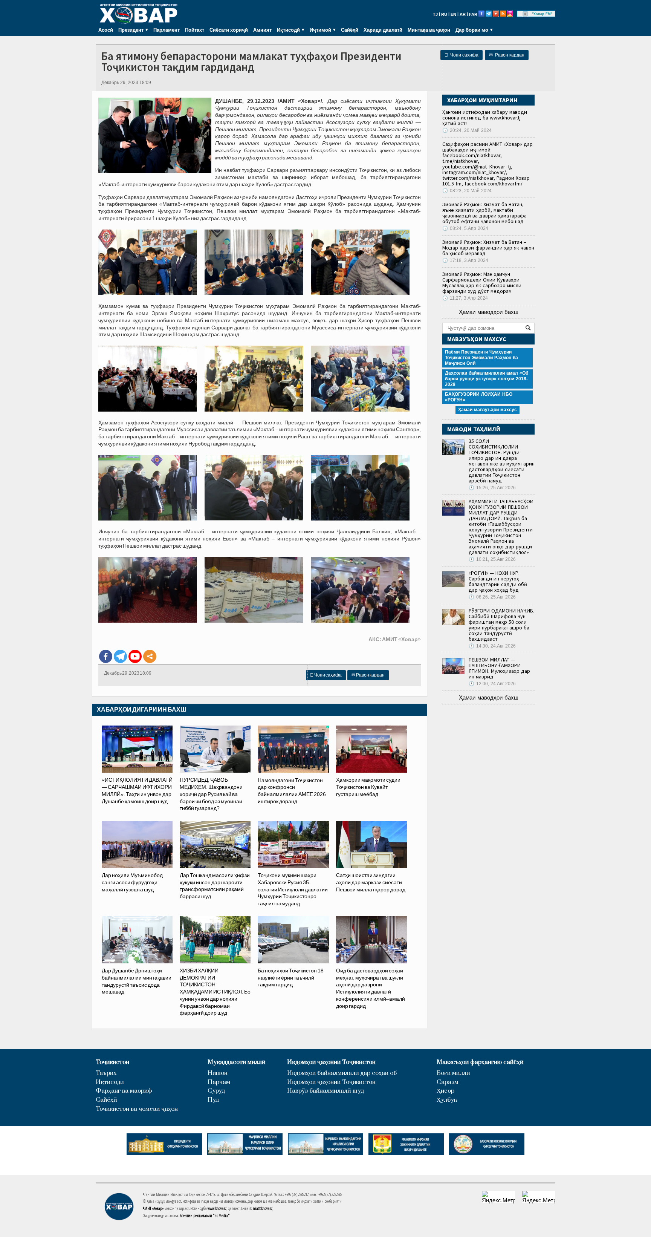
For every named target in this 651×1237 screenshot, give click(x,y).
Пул (213, 1100)
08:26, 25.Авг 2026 (492, 597)
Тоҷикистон (112, 1062)
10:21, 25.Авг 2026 (492, 559)
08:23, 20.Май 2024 (467, 190)
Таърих (106, 1073)
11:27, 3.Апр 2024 (465, 298)
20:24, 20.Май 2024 (467, 130)
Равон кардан (506, 55)
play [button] (526, 14)
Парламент (166, 30)
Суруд (216, 1091)
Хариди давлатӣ (383, 30)
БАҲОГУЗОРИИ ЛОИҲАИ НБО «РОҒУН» (478, 397)
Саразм (447, 1082)
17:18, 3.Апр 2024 (465, 260)
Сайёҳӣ (349, 30)
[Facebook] (105, 656)
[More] (149, 656)
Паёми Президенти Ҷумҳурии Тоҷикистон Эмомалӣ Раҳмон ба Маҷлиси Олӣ (481, 357)
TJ (435, 14)
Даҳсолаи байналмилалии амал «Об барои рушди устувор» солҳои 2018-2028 (486, 378)
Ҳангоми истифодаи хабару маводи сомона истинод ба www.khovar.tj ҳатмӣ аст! (484, 118)
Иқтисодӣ (110, 1082)
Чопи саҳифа (461, 55)
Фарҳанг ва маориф (124, 1091)
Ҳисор (445, 1091)
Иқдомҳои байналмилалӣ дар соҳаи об (342, 1073)
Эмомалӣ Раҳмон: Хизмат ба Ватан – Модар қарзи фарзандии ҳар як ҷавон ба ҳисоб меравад (488, 248)
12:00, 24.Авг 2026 (492, 683)
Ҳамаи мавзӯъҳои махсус (487, 409)
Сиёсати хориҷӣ (228, 30)
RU (444, 14)
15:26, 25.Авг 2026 (492, 487)
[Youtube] (135, 656)
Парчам (219, 1082)
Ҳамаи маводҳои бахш (488, 312)
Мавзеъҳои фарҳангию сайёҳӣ (480, 1062)
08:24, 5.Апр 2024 (465, 228)
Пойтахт (194, 30)
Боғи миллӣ (453, 1073)
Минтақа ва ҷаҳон (429, 30)
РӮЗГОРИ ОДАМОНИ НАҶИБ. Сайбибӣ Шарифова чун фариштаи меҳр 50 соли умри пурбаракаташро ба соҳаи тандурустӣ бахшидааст (501, 624)
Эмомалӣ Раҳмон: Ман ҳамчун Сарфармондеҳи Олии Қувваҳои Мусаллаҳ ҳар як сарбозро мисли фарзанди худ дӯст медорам (481, 282)
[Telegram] (120, 656)
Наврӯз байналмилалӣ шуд (325, 1091)
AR (463, 14)
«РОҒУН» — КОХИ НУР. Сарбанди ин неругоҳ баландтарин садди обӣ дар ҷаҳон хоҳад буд (498, 581)
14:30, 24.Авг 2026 (492, 646)
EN (453, 14)
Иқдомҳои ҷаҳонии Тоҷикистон (331, 1062)
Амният (262, 30)
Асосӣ (105, 30)
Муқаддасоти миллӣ (237, 1062)
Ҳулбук (447, 1100)
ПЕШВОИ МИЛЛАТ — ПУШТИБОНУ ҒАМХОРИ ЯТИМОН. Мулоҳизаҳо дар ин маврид (499, 668)
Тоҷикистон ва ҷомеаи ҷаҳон (137, 1109)
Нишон (218, 1073)
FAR (473, 14)
